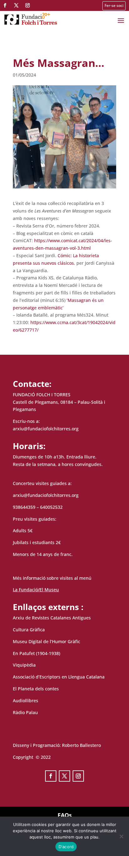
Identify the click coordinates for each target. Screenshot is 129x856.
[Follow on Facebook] (5, 5)
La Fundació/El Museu (36, 590)
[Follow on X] (16, 5)
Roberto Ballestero (81, 745)
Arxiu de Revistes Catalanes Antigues (52, 618)
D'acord (66, 846)
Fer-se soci (114, 5)
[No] (121, 836)
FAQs (65, 815)
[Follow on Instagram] (27, 5)
